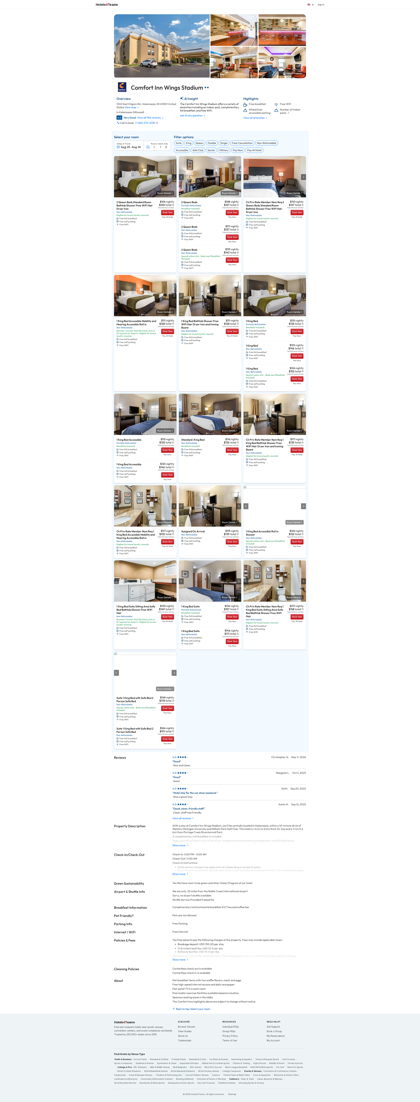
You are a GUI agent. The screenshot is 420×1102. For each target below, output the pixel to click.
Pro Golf (280, 1067)
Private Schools (295, 1063)
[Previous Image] (116, 177)
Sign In (321, 4)
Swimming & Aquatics (241, 1059)
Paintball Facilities (227, 1083)
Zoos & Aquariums (262, 1075)
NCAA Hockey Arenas (208, 1071)
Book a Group (274, 1031)
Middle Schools (276, 1063)
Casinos (216, 1075)
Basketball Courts (197, 1059)
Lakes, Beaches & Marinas (269, 1079)
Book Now (167, 212)
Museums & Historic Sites (286, 1075)
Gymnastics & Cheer (167, 1063)
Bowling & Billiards (185, 1079)
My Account (273, 1040)
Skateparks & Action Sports (181, 1083)
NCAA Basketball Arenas (156, 1071)
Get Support (273, 1026)
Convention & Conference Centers (280, 1071)
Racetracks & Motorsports (152, 1083)
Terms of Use (229, 1040)
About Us (183, 1035)
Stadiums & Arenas (145, 1063)
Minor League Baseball (236, 1067)
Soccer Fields (140, 1059)
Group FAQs (228, 1031)
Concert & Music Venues (197, 1075)
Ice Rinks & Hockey (219, 1059)
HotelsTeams (107, 5)
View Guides (185, 1031)
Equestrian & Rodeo (189, 1063)
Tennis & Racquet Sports (267, 1059)
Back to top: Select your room (193, 1009)
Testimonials (184, 1040)
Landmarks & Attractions (125, 1079)
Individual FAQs (230, 1026)
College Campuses (231, 1071)
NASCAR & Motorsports (262, 1067)
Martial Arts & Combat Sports (216, 1063)
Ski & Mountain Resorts (125, 1083)
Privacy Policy (230, 1035)
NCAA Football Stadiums (129, 1071)
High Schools (259, 1063)
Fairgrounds (120, 1075)
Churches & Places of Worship (211, 1079)
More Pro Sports (295, 1067)
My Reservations (276, 1035)
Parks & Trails (247, 1079)
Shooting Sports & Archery (251, 1083)
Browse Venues (186, 1026)
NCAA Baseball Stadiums (183, 1071)
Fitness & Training (241, 1063)
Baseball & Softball (159, 1059)
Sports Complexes (123, 1063)
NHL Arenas (195, 1067)
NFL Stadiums (140, 1067)
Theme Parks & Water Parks (236, 1075)
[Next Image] (174, 177)
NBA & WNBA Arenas (160, 1067)
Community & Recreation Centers (157, 1079)
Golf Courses (288, 1059)
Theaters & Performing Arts (169, 1075)
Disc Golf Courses (206, 1083)
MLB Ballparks (180, 1067)
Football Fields (179, 1059)
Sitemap (232, 1094)
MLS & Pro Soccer (213, 1067)
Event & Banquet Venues (140, 1075)
